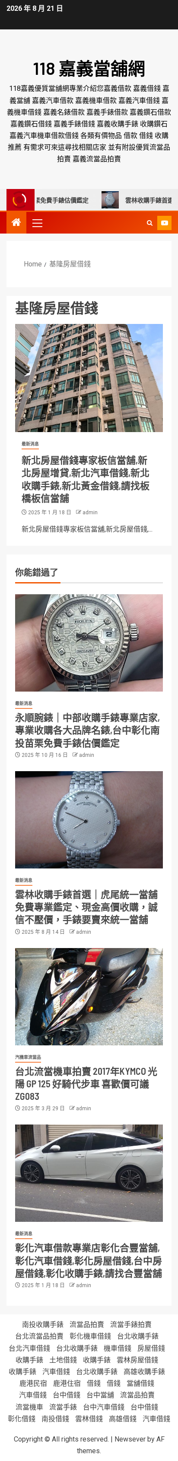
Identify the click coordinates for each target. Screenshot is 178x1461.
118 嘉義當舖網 (89, 68)
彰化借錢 (21, 1419)
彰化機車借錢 (90, 1336)
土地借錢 (63, 1360)
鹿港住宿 (67, 1383)
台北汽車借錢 (29, 1348)
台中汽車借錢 (103, 1407)
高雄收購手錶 (144, 1372)
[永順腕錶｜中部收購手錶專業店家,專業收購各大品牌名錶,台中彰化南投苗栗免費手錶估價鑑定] (89, 643)
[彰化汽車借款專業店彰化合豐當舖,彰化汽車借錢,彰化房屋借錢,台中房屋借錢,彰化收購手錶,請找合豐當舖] (89, 1173)
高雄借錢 (123, 1419)
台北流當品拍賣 (39, 1336)
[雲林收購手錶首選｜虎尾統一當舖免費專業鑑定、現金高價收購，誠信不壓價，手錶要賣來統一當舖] (89, 819)
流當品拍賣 (87, 1324)
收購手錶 (29, 1360)
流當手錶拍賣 (131, 1324)
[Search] (149, 223)
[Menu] (36, 223)
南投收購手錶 (43, 1324)
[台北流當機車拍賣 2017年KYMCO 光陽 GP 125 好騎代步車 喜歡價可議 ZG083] (89, 996)
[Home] (16, 223)
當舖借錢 (140, 1383)
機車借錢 (117, 1348)
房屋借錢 (151, 1348)
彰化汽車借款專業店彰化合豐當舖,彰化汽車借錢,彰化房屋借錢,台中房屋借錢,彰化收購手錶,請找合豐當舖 (88, 1260)
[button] (36, 223)
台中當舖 (100, 1395)
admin (90, 512)
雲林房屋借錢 (137, 1360)
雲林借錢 (89, 1419)
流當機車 (29, 1407)
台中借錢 (66, 1395)
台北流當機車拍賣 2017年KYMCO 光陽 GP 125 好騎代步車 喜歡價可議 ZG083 (86, 1083)
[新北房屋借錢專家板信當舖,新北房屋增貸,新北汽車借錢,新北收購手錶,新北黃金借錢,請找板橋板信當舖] (89, 378)
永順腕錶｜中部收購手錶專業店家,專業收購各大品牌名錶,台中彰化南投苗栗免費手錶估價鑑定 (87, 729)
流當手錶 (63, 1407)
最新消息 (30, 444)
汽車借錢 (56, 1372)
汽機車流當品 (28, 1057)
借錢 (94, 1383)
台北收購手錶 (138, 1336)
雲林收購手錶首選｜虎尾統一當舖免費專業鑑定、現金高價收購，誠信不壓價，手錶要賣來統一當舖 (86, 906)
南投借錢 (55, 1419)
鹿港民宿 (33, 1383)
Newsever (130, 1439)
